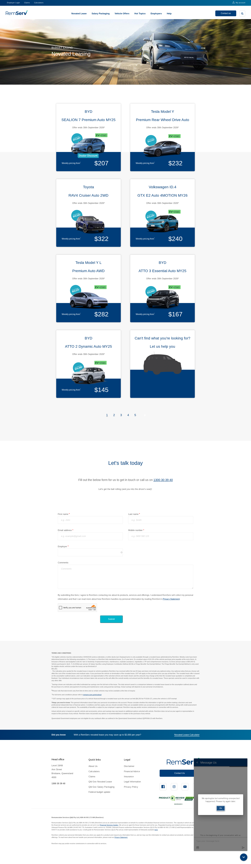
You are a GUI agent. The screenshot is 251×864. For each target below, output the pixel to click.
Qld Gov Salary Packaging (101, 787)
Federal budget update (99, 792)
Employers (156, 13)
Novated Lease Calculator (186, 735)
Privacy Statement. (121, 837)
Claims (27, 3)
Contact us (226, 13)
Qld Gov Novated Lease (100, 781)
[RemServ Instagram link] (174, 786)
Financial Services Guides (109, 825)
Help (169, 13)
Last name (133, 514)
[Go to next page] (144, 415)
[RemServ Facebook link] (163, 786)
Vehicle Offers (122, 13)
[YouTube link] (185, 786)
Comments (63, 562)
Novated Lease (79, 13)
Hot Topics (140, 13)
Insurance (129, 776)
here (156, 830)
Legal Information (132, 781)
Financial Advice (132, 771)
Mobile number (135, 530)
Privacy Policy (131, 787)
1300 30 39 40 (163, 480)
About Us (93, 766)
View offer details (88, 136)
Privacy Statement (171, 599)
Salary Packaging (101, 13)
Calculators (38, 3)
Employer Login (13, 3)
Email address (65, 530)
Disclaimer (129, 766)
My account (240, 3)
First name (63, 514)
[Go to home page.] (17, 14)
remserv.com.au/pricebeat (92, 695)
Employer (62, 546)
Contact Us (179, 773)
